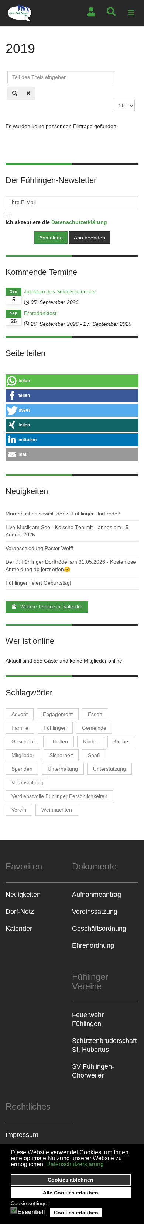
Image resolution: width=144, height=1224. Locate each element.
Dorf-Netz (20, 911)
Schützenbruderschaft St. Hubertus (104, 1045)
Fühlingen (55, 728)
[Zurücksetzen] (28, 93)
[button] (72, 380)
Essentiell (31, 1212)
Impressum (22, 1134)
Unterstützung (109, 769)
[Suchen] (14, 93)
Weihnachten (56, 810)
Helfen (60, 741)
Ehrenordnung (93, 945)
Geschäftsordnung (99, 928)
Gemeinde (94, 728)
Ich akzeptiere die (56, 222)
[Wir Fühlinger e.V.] (19, 13)
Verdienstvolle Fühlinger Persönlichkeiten (59, 796)
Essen (95, 714)
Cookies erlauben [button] (76, 1213)
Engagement (58, 714)
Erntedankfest (40, 313)
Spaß (94, 755)
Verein (18, 810)
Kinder (90, 741)
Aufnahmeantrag (96, 894)
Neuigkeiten (23, 894)
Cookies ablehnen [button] (70, 1180)
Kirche (120, 741)
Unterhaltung (63, 769)
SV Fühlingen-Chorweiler (93, 1071)
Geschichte (24, 741)
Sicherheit (61, 755)
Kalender (19, 928)
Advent (19, 714)
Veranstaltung (27, 782)
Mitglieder (22, 755)
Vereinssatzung (94, 911)
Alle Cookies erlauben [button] (70, 1193)
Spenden (21, 769)
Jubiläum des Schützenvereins (59, 291)
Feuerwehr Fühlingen (88, 1019)
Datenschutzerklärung (75, 1164)
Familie (19, 728)
